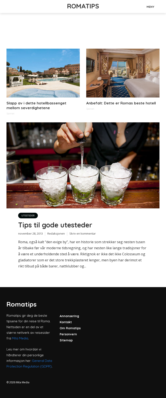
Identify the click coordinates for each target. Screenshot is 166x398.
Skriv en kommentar (82, 233)
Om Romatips (70, 328)
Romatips (83, 6)
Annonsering (69, 316)
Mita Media (20, 338)
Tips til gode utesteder (55, 225)
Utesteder (28, 215)
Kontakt (66, 322)
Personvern (68, 334)
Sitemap (66, 340)
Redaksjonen (56, 233)
